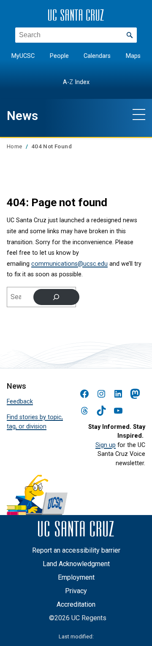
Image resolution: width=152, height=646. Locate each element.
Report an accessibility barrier (76, 550)
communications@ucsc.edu (69, 263)
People (59, 56)
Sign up (105, 445)
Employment (76, 577)
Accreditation (76, 604)
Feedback (20, 401)
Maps (133, 56)
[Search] (56, 297)
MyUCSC (23, 56)
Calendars (97, 56)
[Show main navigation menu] (139, 114)
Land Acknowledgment (76, 564)
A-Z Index (76, 82)
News (22, 116)
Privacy (76, 591)
